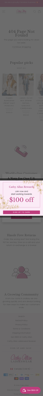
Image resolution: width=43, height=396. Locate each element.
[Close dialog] (41, 182)
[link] (21, 194)
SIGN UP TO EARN (21, 212)
